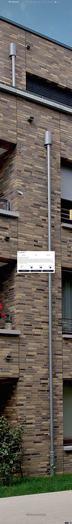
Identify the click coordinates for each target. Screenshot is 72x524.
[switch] (31, 267)
